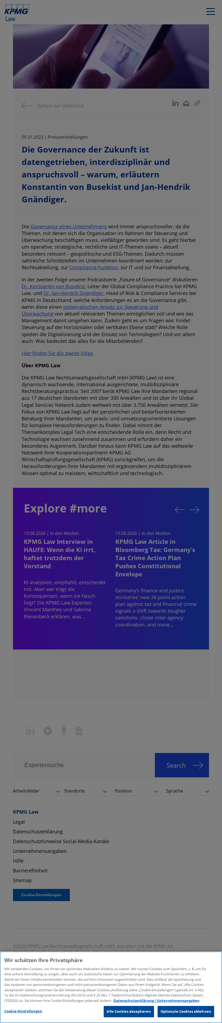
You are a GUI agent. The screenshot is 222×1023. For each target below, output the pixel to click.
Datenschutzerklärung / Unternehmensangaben (156, 1000)
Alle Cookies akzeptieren (129, 1011)
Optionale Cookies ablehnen (186, 1011)
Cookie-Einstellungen (23, 1011)
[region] (111, 987)
